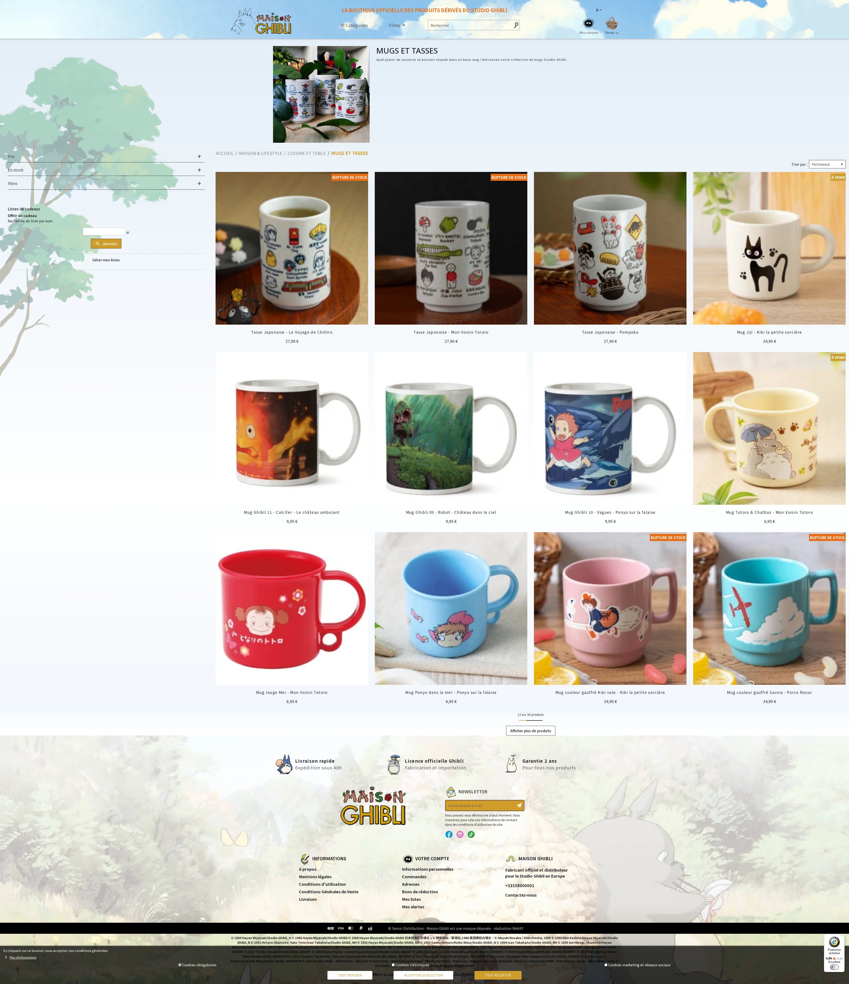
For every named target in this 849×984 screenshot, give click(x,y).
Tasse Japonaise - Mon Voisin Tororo (450, 332)
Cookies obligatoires (199, 964)
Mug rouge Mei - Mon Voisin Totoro (292, 692)
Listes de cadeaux (24, 209)
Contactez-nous (521, 895)
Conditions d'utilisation (322, 884)
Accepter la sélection (423, 975)
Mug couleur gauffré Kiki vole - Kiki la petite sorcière (610, 692)
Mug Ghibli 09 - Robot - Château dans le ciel (451, 512)
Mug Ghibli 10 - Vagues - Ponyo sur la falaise (610, 512)
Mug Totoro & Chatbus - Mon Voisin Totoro (769, 512)
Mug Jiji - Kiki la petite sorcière (769, 332)
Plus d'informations (23, 957)
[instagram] (460, 834)
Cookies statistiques (412, 964)
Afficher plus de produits (530, 730)
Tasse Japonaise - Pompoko (610, 332)
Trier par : (799, 164)
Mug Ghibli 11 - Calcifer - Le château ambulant (292, 512)
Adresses (410, 884)
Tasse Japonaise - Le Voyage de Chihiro (292, 332)
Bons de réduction (420, 891)
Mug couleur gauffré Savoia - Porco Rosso (769, 692)
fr (597, 10)
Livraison (308, 899)
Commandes (414, 876)
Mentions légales (315, 876)
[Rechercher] (516, 25)
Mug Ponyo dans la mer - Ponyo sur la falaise (451, 692)
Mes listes (411, 899)
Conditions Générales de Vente (328, 891)
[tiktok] (471, 834)
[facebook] (449, 834)
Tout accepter (498, 975)
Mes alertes (413, 906)
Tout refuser (350, 975)
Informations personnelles (427, 869)
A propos (307, 869)
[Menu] (842, 937)
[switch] (834, 967)
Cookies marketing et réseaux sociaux (639, 964)
